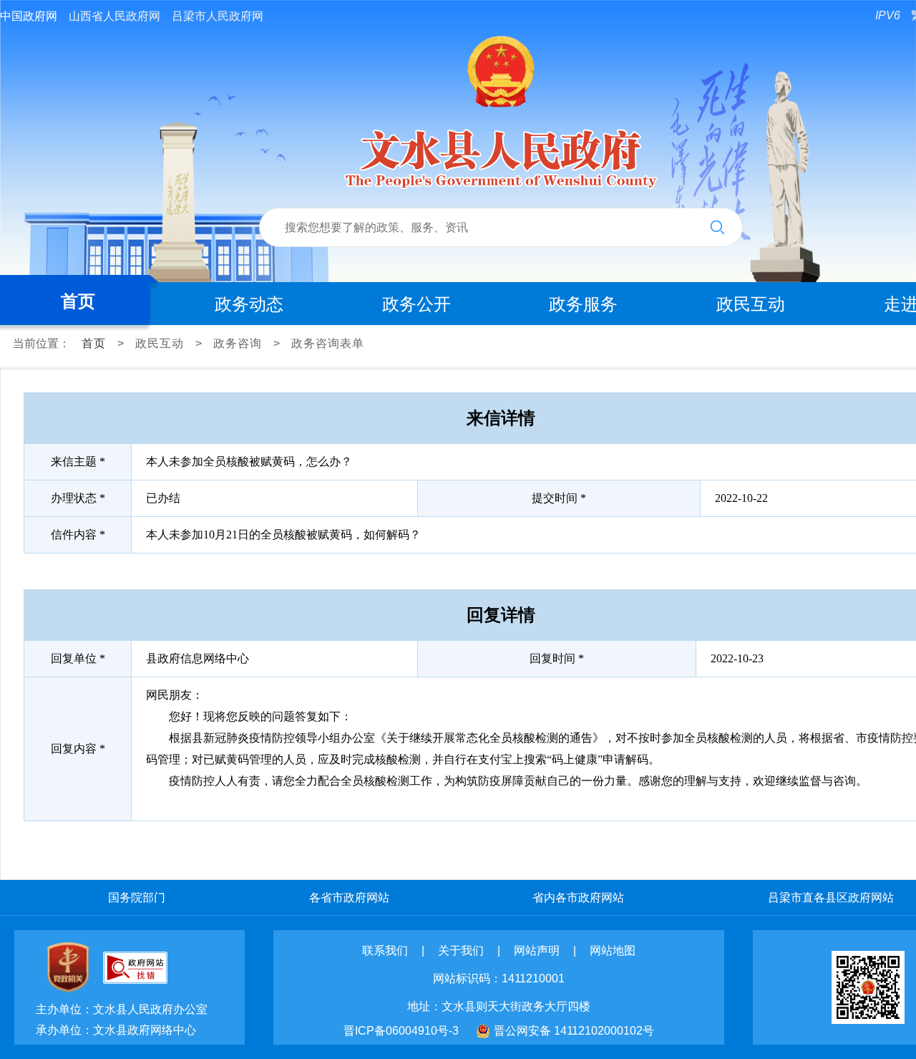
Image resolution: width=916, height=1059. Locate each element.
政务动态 (249, 304)
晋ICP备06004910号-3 (401, 1031)
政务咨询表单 (327, 343)
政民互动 (750, 304)
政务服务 (583, 304)
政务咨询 (237, 343)
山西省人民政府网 (114, 16)
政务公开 (416, 304)
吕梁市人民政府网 (217, 16)
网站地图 (612, 950)
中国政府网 (28, 16)
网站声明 (537, 950)
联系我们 (385, 950)
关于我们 (461, 950)
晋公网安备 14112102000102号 (574, 1031)
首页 (78, 301)
